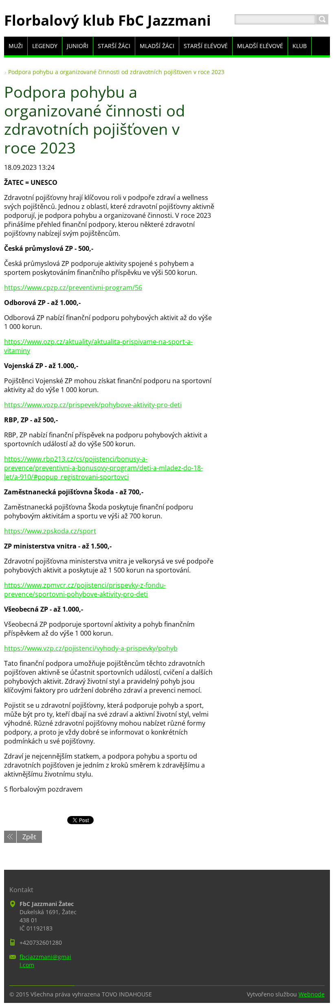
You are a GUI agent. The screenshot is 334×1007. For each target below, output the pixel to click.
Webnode (312, 994)
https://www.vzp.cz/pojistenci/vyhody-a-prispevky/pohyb (91, 648)
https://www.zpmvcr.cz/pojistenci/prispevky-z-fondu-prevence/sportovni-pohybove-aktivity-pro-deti (85, 590)
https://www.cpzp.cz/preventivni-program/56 (73, 287)
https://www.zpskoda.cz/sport (50, 531)
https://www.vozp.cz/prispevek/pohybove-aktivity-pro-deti (93, 404)
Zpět (29, 836)
